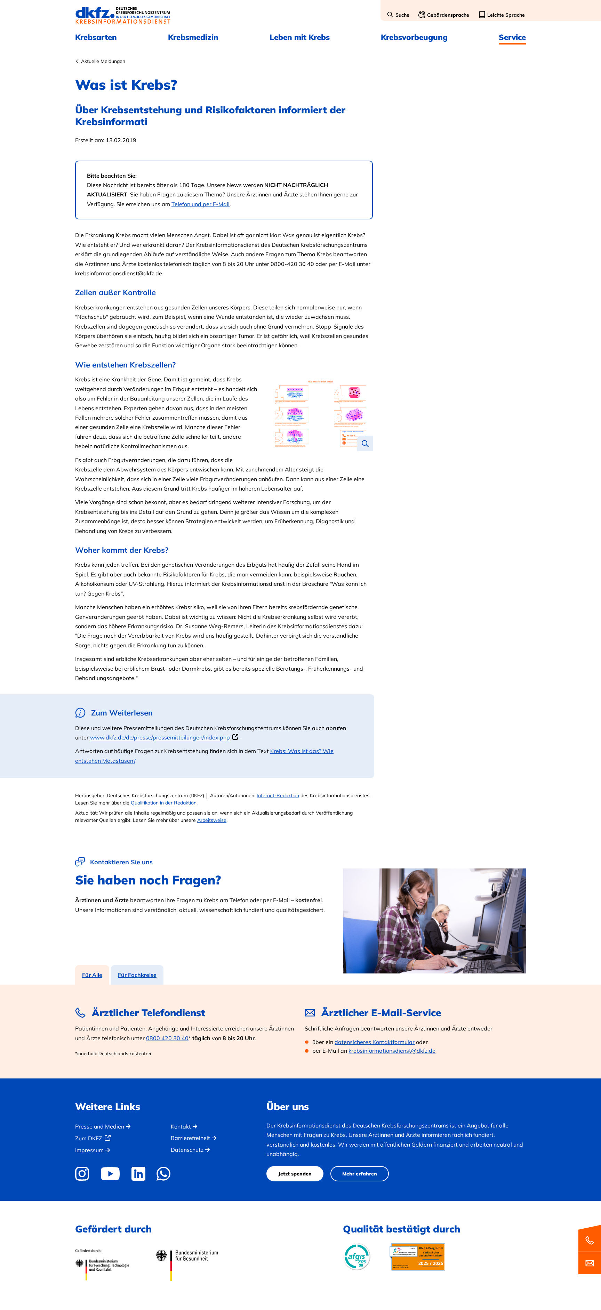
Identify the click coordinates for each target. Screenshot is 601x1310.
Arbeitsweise (211, 820)
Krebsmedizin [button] (193, 37)
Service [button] (512, 37)
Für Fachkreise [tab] (137, 974)
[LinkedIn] (138, 1173)
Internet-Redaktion (278, 795)
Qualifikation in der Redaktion (164, 803)
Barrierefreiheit (190, 1137)
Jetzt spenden (295, 1174)
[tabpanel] (300, 1031)
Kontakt (181, 1126)
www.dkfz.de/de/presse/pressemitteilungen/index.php (160, 737)
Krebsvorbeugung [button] (414, 37)
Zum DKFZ (88, 1138)
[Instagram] (84, 1173)
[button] (398, 15)
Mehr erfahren (359, 1174)
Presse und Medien (99, 1126)
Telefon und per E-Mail (200, 204)
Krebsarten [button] (96, 37)
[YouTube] (110, 1173)
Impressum (89, 1150)
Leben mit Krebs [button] (300, 37)
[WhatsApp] (164, 1173)
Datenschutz (187, 1149)
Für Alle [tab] (92, 974)
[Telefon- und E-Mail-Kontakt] (589, 1249)
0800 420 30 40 (167, 1038)
